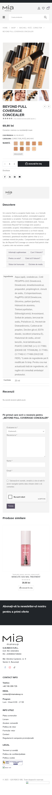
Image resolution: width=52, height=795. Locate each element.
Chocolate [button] (22, 149)
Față (24, 139)
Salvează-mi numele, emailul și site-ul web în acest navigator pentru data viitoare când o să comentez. (26, 484)
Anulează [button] (18, 154)
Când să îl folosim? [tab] (32, 258)
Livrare (6, 719)
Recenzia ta (12, 435)
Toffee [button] (16, 143)
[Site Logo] (8, 8)
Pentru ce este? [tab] (15, 258)
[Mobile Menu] (5, 17)
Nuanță (6, 143)
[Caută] (45, 17)
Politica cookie (9, 758)
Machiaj (30, 139)
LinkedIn (10, 177)
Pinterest (15, 177)
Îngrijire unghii (18, 574)
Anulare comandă (10, 723)
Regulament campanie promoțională (18, 738)
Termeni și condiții (10, 750)
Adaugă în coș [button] (27, 588)
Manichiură (35, 574)
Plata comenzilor (10, 716)
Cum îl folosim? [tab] (37, 252)
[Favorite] (43, 8)
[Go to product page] (26, 548)
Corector (16, 139)
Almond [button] (28, 149)
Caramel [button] (16, 149)
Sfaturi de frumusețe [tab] (16, 264)
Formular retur (9, 730)
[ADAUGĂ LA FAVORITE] (26, 181)
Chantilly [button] (22, 143)
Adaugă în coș (35, 164)
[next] (49, 106)
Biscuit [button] (34, 143)
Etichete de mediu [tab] (36, 264)
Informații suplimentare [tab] (17, 252)
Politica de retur (9, 727)
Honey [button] (34, 149)
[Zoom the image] (13, 761)
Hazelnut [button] (28, 143)
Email (20, 177)
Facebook (5, 177)
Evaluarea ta (12, 428)
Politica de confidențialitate (14, 754)
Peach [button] (40, 143)
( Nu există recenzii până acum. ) (24, 119)
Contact (6, 734)
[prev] (45, 106)
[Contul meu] (38, 8)
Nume (9, 461)
